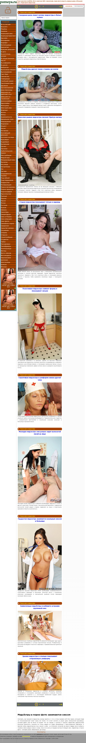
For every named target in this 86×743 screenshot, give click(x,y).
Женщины (5, 105)
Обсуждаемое (79, 6)
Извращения (6, 121)
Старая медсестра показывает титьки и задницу (39, 202)
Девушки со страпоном (5, 98)
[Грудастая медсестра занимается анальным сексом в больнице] (40, 557)
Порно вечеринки (8, 187)
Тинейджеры (6, 246)
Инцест (3, 126)
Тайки (3, 242)
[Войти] (8, 10)
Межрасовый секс (8, 160)
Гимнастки (5, 76)
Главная (5, 22)
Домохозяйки (6, 101)
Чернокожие (6, 257)
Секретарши (6, 214)
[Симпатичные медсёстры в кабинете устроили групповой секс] (40, 625)
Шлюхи (4, 264)
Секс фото (5, 221)
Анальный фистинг (8, 36)
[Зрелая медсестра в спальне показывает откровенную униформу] (40, 675)
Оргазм (4, 171)
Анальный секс (7, 33)
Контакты (41, 732)
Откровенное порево (6, 174)
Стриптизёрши (6, 237)
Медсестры (5, 157)
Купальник (5, 144)
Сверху (4, 210)
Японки (4, 267)
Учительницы (6, 248)
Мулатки (4, 162)
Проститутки (6, 194)
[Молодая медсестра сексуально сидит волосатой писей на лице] (40, 469)
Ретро (3, 203)
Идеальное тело (7, 119)
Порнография (6, 191)
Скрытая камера (7, 228)
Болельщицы (6, 45)
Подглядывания (7, 180)
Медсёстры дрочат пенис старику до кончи (39, 69)
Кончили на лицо (7, 137)
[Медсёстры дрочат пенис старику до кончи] (40, 86)
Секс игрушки (6, 219)
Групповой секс (7, 83)
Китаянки (4, 130)
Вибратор (5, 67)
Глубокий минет (7, 81)
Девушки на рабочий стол (6, 93)
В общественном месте (7, 59)
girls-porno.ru (26, 736)
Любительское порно (6, 152)
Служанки (5, 230)
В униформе (6, 63)
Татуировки (5, 244)
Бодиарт (4, 42)
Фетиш (3, 251)
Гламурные (5, 79)
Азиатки (4, 31)
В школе (4, 65)
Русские (4, 205)
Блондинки (5, 40)
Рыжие (3, 207)
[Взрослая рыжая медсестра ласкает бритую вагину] (40, 153)
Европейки (5, 103)
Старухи (4, 235)
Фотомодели (6, 255)
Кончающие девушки (5, 134)
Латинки (4, 148)
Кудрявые (5, 142)
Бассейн (4, 38)
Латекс (3, 146)
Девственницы (6, 90)
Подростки (5, 182)
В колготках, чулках (6, 55)
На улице (4, 164)
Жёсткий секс (6, 108)
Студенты (4, 239)
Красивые (5, 139)
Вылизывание (6, 72)
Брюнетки (5, 47)
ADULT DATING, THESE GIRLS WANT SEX (8, 285)
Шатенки (4, 260)
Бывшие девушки (8, 49)
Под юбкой (5, 178)
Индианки (4, 124)
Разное (3, 198)
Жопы (3, 112)
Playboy (4, 29)
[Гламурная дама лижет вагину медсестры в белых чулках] (40, 36)
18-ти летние (5, 24)
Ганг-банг (4, 74)
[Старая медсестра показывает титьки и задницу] (40, 238)
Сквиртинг (5, 226)
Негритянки (5, 167)
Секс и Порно (6, 216)
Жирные (4, 110)
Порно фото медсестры (27, 12)
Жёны (3, 114)
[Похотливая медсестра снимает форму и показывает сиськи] (40, 326)
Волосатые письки (8, 69)
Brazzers (4, 26)
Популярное (68, 6)
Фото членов (6, 253)
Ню (2, 169)
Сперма (4, 232)
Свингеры (5, 212)
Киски (3, 128)
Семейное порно (7, 223)
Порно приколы (7, 189)
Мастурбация (6, 155)
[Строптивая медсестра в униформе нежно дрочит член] (40, 399)
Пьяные (4, 196)
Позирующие (6, 185)
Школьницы (5, 262)
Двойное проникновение (7, 86)
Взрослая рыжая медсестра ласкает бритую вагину (40, 117)
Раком (3, 201)
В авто (3, 52)
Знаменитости (6, 117)
